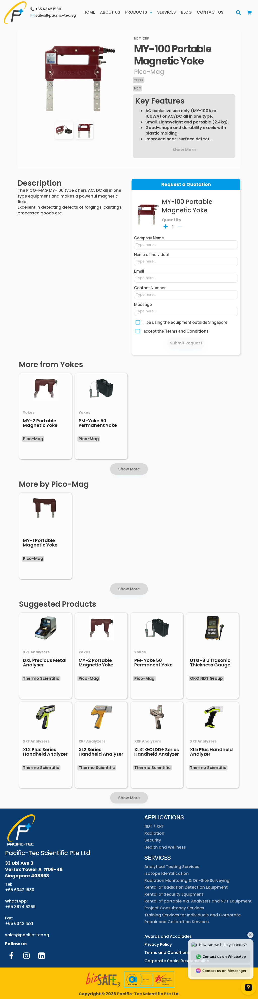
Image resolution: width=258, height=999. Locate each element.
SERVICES (166, 12)
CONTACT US (210, 12)
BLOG (186, 12)
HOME (89, 12)
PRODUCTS (136, 12)
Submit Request (186, 343)
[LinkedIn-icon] (41, 955)
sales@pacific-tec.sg (27, 935)
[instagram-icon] (26, 955)
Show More (129, 469)
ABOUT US (110, 12)
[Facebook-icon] (11, 955)
